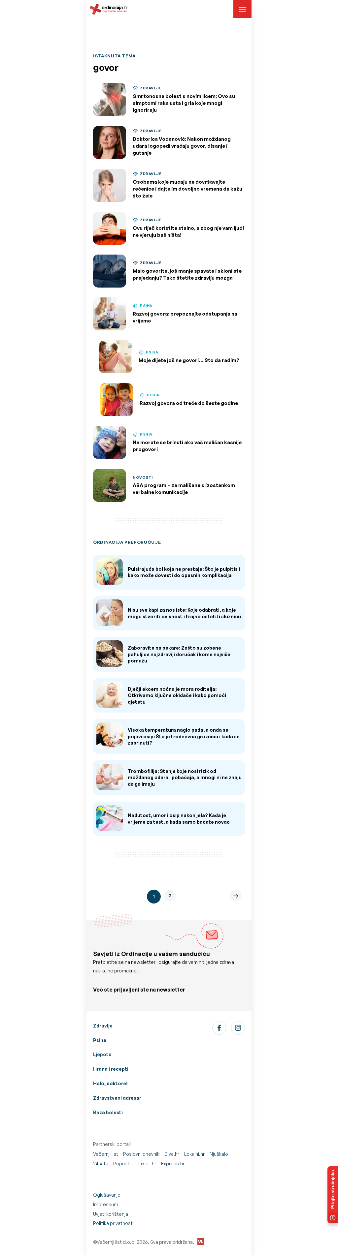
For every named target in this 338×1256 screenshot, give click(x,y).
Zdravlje (103, 1025)
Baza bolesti (108, 1112)
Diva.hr (171, 1154)
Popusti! (122, 1163)
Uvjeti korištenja (110, 1214)
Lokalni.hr (194, 1154)
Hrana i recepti (110, 1069)
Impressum (105, 1204)
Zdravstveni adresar (117, 1098)
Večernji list (105, 1154)
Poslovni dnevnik (141, 1154)
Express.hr (173, 1163)
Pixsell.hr (146, 1163)
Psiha (99, 1040)
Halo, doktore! (110, 1083)
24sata (100, 1163)
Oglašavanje (106, 1195)
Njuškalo (219, 1154)
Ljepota (102, 1054)
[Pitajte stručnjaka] (332, 1194)
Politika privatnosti (113, 1223)
